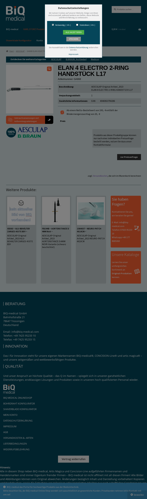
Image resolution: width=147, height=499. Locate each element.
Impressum (73, 54)
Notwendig (60, 25)
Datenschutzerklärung (78, 47)
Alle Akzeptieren (74, 32)
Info (68, 25)
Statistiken (84, 25)
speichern (73, 39)
